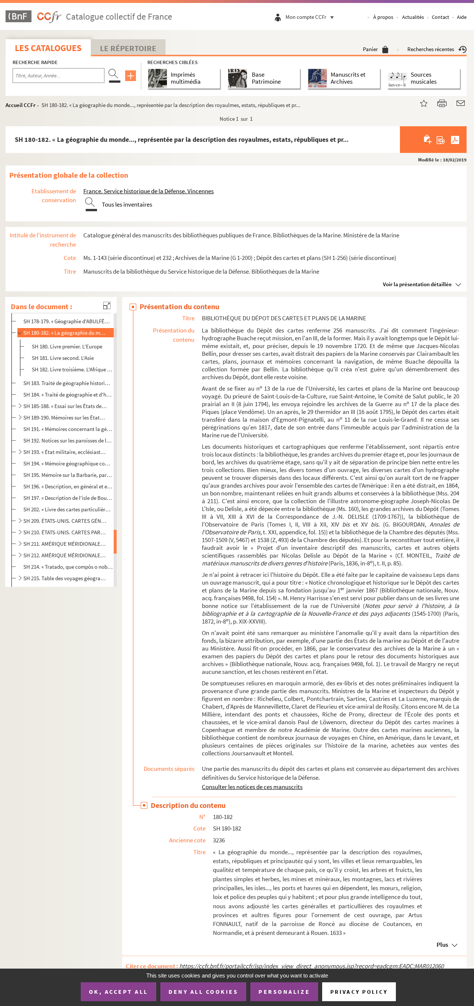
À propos (383, 17)
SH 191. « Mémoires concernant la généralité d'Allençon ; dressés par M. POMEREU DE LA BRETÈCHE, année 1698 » (68, 428)
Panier (370, 49)
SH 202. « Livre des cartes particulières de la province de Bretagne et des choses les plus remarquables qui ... (68, 509)
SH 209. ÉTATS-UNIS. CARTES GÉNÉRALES (65, 520)
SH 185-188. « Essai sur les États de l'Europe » (65, 406)
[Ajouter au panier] (428, 139)
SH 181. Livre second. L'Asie (63, 357)
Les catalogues (48, 48)
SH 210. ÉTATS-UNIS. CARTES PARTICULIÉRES (65, 532)
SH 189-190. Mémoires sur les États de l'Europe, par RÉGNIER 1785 (65, 417)
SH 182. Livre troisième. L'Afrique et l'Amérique (73, 369)
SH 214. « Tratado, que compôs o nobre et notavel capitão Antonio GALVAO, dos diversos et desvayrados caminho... (68, 566)
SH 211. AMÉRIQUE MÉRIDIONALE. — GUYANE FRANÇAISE (65, 543)
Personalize (284, 991)
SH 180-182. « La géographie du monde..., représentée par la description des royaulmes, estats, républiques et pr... (65, 332)
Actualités (413, 17)
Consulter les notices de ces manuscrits (252, 787)
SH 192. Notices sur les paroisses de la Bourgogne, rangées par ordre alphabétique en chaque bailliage (68, 440)
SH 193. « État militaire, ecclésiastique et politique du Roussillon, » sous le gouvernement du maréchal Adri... (65, 451)
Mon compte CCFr (306, 16)
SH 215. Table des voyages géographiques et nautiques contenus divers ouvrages (65, 578)
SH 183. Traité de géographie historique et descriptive (68, 383)
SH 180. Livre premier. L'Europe (67, 346)
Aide (462, 17)
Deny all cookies (203, 991)
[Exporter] (440, 139)
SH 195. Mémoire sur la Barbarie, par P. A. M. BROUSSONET (68, 474)
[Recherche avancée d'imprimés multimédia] (159, 78)
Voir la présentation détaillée (417, 284)
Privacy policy (359, 991)
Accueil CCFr (21, 104)
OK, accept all (118, 991)
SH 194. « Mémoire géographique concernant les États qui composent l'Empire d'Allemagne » (68, 463)
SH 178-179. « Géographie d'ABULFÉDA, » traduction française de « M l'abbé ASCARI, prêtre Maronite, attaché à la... (68, 321)
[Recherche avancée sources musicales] (399, 78)
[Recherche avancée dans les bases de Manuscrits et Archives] (319, 78)
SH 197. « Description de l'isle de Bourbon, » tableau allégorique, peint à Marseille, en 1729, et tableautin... (68, 497)
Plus (442, 944)
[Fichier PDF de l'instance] (455, 139)
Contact (440, 17)
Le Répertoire (128, 48)
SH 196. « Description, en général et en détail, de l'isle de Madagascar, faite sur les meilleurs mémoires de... (68, 486)
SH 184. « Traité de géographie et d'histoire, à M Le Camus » (68, 394)
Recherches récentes (430, 49)
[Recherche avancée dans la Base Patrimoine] (239, 78)
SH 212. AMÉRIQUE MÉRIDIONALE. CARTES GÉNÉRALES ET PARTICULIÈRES (65, 555)
